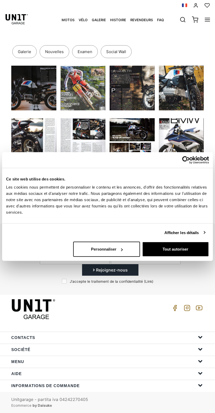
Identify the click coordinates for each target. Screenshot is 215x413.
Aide (16, 373)
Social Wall (116, 51)
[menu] (207, 20)
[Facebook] (174, 309)
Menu (17, 361)
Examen (85, 51)
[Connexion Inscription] (195, 5)
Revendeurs (141, 20)
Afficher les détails (181, 232)
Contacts (23, 337)
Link (148, 281)
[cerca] (183, 20)
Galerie (99, 20)
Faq (160, 20)
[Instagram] (186, 309)
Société (20, 349)
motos (68, 20)
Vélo (83, 20)
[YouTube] (198, 309)
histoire (118, 20)
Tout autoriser (175, 249)
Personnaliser (103, 249)
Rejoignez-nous (111, 270)
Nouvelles (54, 51)
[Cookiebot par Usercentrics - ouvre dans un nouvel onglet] (186, 160)
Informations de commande (45, 385)
